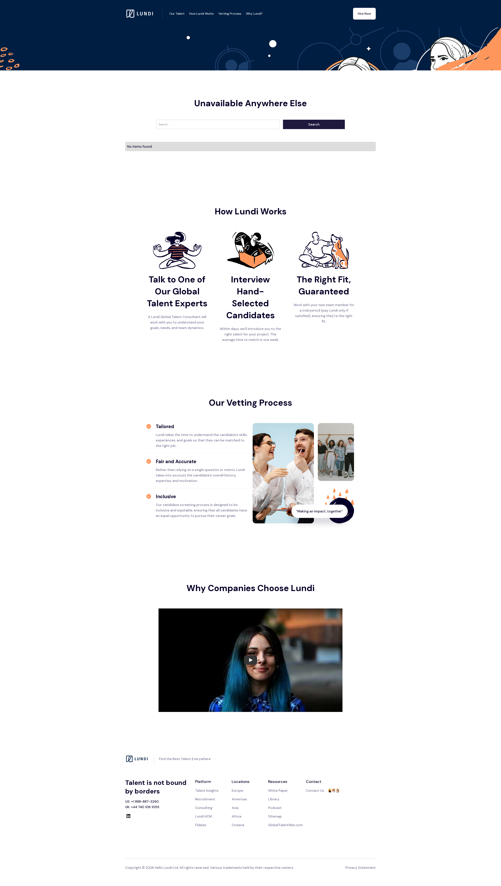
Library (273, 799)
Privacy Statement (360, 867)
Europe (237, 790)
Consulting (203, 808)
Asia (235, 808)
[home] (144, 13)
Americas (239, 799)
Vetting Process (229, 14)
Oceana (238, 825)
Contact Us (315, 790)
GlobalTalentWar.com (285, 825)
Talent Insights (207, 790)
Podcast (275, 808)
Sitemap (275, 816)
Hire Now (364, 14)
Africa (236, 816)
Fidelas (200, 825)
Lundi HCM (203, 816)
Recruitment (205, 799)
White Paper (278, 790)
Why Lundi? (254, 14)
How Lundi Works (201, 14)
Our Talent (177, 14)
